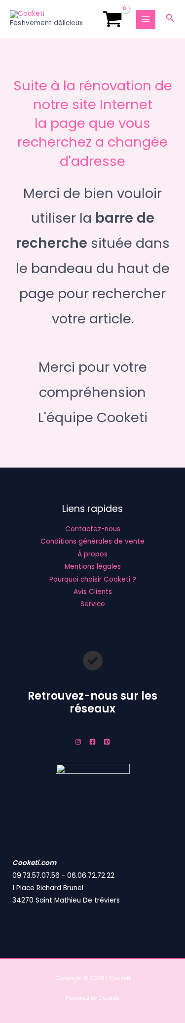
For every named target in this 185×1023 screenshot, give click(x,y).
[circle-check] (92, 660)
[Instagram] (78, 742)
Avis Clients (93, 591)
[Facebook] (92, 742)
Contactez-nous (92, 529)
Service (92, 604)
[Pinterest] (107, 742)
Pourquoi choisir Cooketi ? (92, 579)
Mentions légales (93, 566)
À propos (92, 554)
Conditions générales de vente (92, 541)
